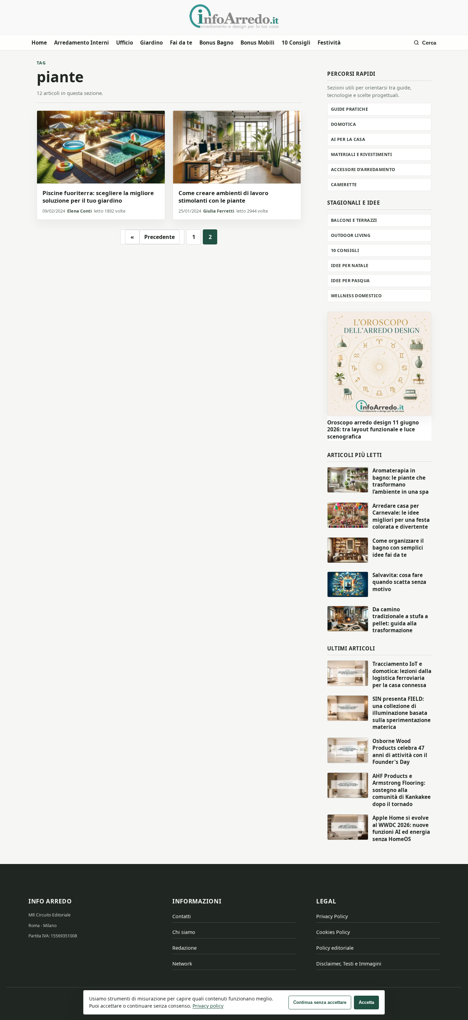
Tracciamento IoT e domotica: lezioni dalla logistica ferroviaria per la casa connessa (401, 674)
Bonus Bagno (216, 42)
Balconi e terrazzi (354, 220)
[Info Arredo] (234, 16)
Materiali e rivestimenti (361, 154)
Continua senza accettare (319, 1002)
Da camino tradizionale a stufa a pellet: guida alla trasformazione (400, 620)
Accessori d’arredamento (363, 169)
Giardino (151, 42)
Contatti (181, 916)
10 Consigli (296, 42)
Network (182, 963)
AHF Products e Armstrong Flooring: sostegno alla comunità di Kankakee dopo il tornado (401, 789)
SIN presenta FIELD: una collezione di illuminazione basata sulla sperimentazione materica (401, 712)
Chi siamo (183, 932)
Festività (329, 42)
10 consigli (345, 250)
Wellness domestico (356, 296)
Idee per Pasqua (350, 281)
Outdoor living (350, 235)
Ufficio (124, 42)
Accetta (366, 1002)
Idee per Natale (350, 265)
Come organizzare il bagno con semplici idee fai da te (398, 547)
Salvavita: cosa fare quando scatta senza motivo (399, 582)
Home (39, 42)
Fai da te (181, 42)
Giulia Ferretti (218, 211)
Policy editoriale (335, 948)
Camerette (344, 185)
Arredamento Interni (81, 42)
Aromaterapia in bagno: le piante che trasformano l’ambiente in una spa (400, 481)
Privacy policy (208, 1006)
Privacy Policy (332, 916)
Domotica (343, 124)
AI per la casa (348, 139)
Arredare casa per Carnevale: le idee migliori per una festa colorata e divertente (401, 516)
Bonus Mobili (257, 42)
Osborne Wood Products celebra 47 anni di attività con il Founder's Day (399, 751)
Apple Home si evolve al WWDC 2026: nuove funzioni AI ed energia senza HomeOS (401, 828)
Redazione (184, 948)
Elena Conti (79, 211)
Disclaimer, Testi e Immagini (348, 963)
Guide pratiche (349, 109)
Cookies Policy (333, 932)
